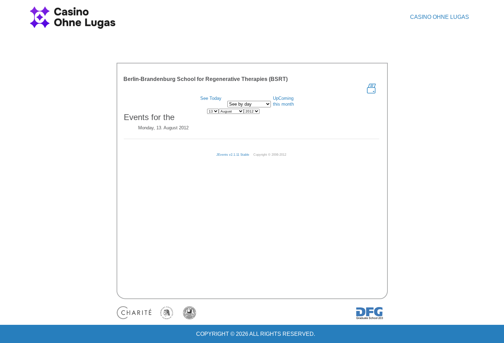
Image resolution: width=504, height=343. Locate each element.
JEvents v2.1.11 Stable (232, 154)
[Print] (371, 88)
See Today (210, 98)
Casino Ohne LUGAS (439, 17)
